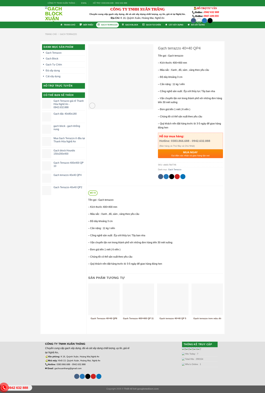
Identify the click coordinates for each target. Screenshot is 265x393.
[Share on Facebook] (160, 176)
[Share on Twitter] (166, 176)
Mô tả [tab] (93, 193)
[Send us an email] (217, 3)
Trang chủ (51, 34)
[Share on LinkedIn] (182, 176)
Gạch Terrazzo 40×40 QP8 (104, 318)
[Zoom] (92, 106)
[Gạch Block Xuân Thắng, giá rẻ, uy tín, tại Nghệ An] (64, 14)
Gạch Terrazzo (68, 34)
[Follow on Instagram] (211, 3)
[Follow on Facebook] (208, 3)
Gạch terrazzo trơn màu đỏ (207, 318)
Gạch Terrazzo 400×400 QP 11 (138, 318)
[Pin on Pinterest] (177, 176)
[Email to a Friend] (171, 176)
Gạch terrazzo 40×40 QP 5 (172, 318)
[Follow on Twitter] (214, 3)
